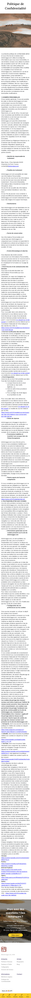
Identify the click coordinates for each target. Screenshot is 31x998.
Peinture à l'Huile (6, 964)
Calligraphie (5, 967)
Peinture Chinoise (6, 962)
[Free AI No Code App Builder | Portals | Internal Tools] (7, 991)
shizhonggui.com (13, 166)
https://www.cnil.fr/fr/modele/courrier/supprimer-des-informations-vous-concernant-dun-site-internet (15, 414)
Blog (18, 964)
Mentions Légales (6, 977)
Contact (19, 974)
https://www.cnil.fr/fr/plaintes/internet (13, 499)
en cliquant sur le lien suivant (20, 373)
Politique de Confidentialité (5, 980)
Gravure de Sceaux (7, 969)
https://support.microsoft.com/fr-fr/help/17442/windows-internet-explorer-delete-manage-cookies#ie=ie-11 (14, 871)
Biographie (20, 962)
